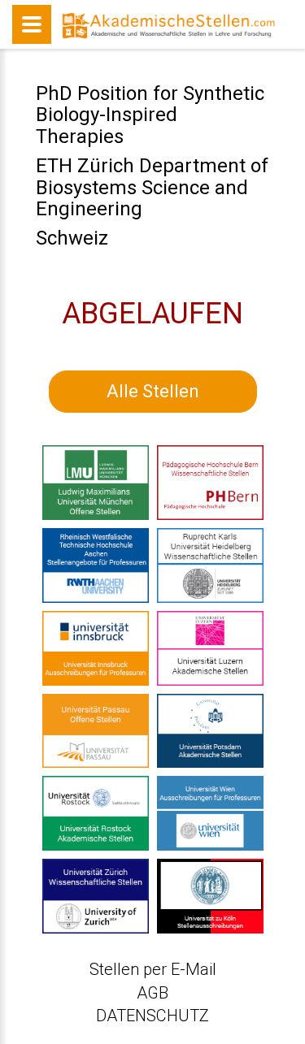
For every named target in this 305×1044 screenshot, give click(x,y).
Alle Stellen (153, 391)
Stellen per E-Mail (152, 969)
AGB (152, 993)
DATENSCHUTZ (152, 1015)
